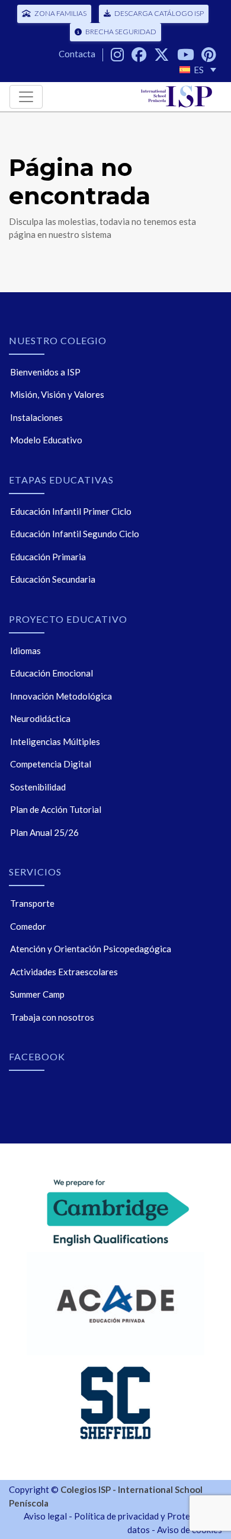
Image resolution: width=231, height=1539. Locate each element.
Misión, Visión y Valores (57, 394)
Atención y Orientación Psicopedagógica (90, 948)
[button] (198, 69)
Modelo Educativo (46, 439)
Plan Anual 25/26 (44, 832)
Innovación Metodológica (61, 696)
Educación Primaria (48, 556)
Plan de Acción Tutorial (55, 809)
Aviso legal (45, 1516)
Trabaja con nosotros (52, 1017)
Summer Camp (37, 994)
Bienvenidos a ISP (45, 372)
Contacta (77, 53)
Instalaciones (36, 417)
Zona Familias (60, 13)
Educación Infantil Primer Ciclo (70, 511)
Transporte (32, 903)
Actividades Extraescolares (64, 971)
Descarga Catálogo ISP (159, 13)
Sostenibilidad (38, 787)
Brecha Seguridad (120, 31)
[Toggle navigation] (26, 97)
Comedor (28, 926)
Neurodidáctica (40, 718)
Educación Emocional (51, 673)
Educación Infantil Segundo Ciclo (74, 533)
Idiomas (25, 650)
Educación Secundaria (52, 579)
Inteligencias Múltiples (55, 741)
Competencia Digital (50, 764)
